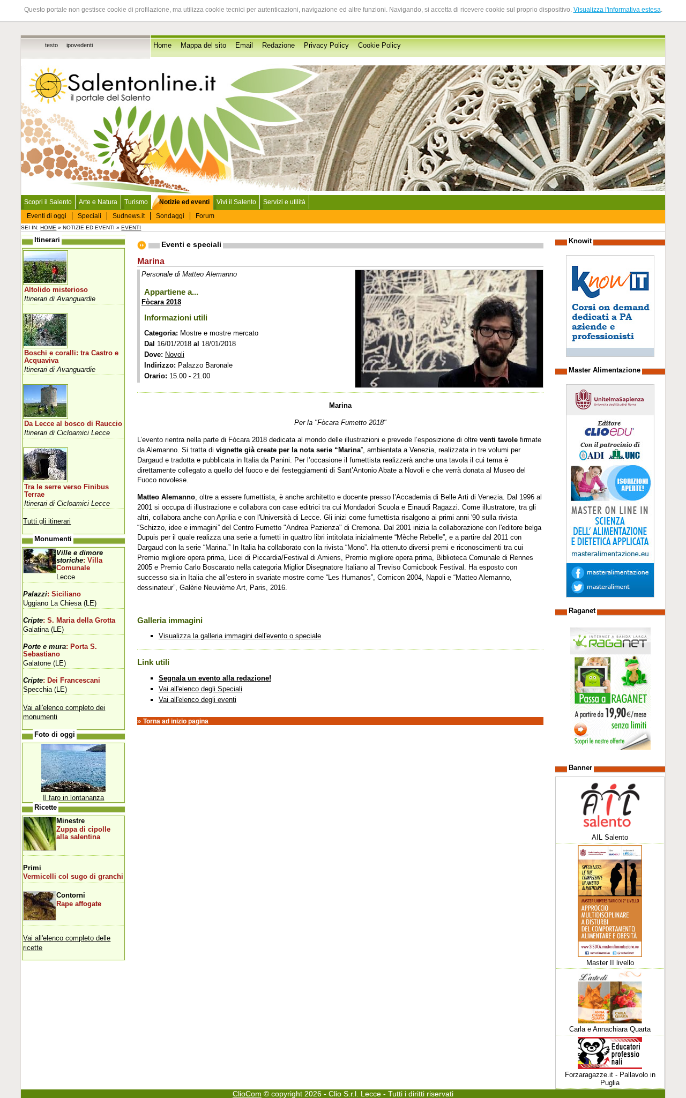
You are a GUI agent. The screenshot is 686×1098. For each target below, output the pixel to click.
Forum (205, 216)
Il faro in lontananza (73, 798)
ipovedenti (79, 45)
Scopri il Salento (48, 202)
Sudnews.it (129, 216)
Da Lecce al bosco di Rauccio (73, 424)
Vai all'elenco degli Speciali (200, 689)
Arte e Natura (98, 202)
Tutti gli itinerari (47, 521)
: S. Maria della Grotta (69, 620)
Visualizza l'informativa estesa (617, 9)
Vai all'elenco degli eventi (197, 700)
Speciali (89, 216)
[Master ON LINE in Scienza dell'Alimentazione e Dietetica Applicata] (610, 595)
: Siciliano (52, 594)
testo (51, 45)
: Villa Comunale (79, 560)
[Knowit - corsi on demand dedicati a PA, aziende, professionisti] (610, 354)
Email (244, 45)
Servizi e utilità (284, 202)
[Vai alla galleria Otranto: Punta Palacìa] (73, 790)
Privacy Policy (326, 45)
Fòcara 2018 (161, 302)
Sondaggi (170, 216)
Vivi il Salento (236, 202)
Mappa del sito (203, 45)
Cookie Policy (379, 45)
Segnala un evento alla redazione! (215, 678)
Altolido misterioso (56, 290)
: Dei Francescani (61, 680)
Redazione (278, 45)
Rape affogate (78, 904)
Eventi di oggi (46, 216)
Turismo (136, 202)
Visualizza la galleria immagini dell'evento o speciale (240, 636)
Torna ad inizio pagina (175, 721)
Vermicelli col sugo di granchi (73, 876)
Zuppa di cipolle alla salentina (83, 833)
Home (162, 45)
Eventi (131, 227)
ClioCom (247, 1093)
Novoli (174, 354)
